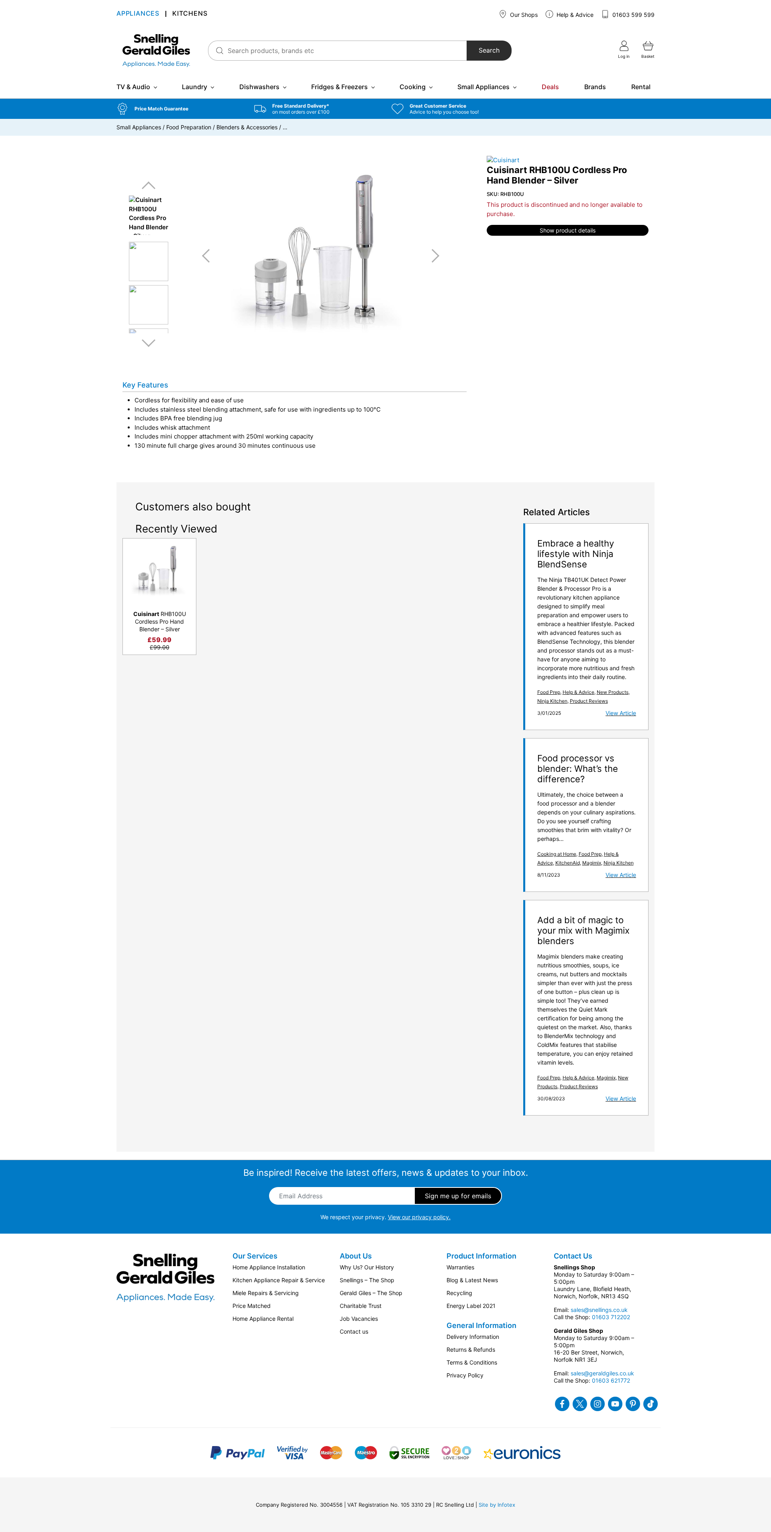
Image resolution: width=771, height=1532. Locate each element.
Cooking (413, 87)
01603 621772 (611, 1380)
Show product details (568, 230)
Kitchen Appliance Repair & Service (279, 1280)
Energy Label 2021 (471, 1305)
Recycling (459, 1292)
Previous (148, 185)
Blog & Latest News (472, 1280)
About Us (356, 1256)
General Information (481, 1325)
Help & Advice (574, 14)
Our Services (255, 1256)
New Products (612, 692)
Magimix (591, 863)
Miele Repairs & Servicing (266, 1292)
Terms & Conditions (472, 1362)
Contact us (354, 1331)
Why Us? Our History (367, 1267)
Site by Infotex (497, 1504)
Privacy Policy (465, 1375)
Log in (624, 56)
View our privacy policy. (419, 1217)
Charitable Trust (360, 1305)
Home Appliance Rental (263, 1318)
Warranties (460, 1267)
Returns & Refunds (471, 1349)
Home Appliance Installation (269, 1267)
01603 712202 (611, 1317)
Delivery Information (473, 1336)
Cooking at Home (556, 854)
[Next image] (432, 256)
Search (489, 51)
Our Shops (523, 14)
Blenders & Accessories (246, 127)
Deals (550, 87)
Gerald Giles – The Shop (371, 1292)
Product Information (481, 1256)
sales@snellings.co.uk (599, 1309)
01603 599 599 (633, 14)
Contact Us (573, 1256)
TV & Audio (133, 87)
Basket (648, 56)
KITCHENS (189, 14)
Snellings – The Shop (367, 1280)
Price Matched (252, 1305)
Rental (641, 87)
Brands (595, 87)
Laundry (194, 87)
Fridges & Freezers (339, 87)
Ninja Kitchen (552, 701)
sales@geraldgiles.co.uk (602, 1373)
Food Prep (548, 692)
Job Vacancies (359, 1318)
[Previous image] (209, 256)
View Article (621, 713)
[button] (179, 109)
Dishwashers (259, 87)
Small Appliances (483, 87)
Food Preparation (188, 127)
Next (148, 342)
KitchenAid (567, 863)
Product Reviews (589, 701)
